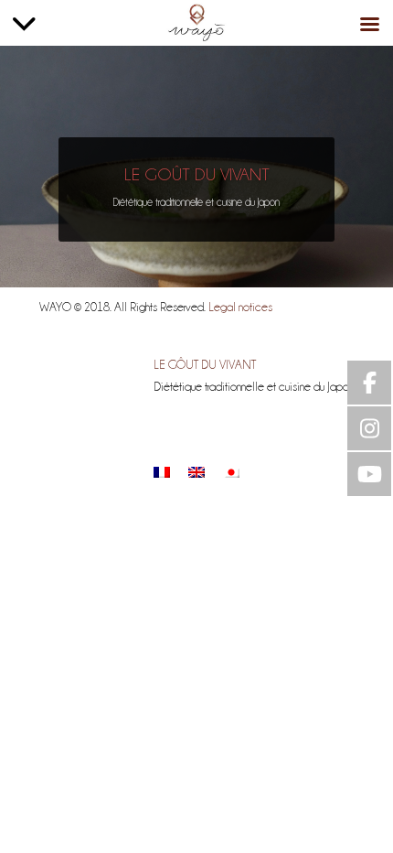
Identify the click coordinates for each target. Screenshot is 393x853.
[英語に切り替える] (196, 471)
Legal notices (240, 306)
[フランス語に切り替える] (161, 471)
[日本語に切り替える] (231, 471)
